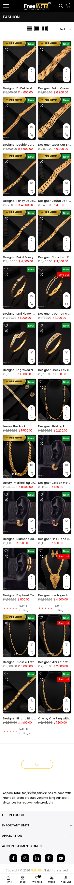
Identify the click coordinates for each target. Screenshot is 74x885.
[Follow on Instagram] (25, 858)
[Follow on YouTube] (61, 858)
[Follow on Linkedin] (37, 858)
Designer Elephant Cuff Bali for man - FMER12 (35, 595)
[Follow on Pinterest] (49, 858)
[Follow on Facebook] (13, 858)
